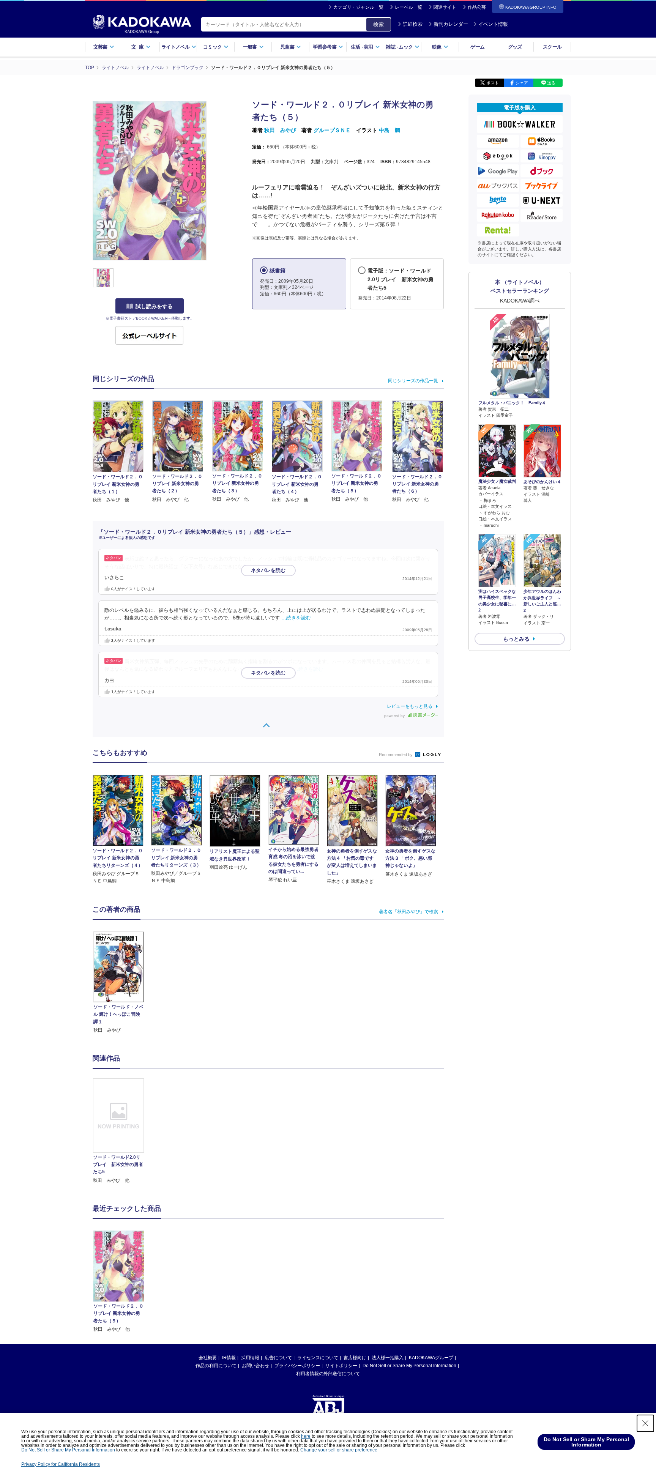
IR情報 (229, 1357)
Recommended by (396, 754)
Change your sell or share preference (338, 1450)
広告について (278, 1357)
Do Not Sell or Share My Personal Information (409, 1365)
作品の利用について (216, 1365)
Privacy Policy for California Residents (60, 1464)
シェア (522, 82)
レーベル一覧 (408, 7)
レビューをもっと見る (409, 706)
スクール (552, 47)
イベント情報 (493, 24)
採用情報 (250, 1357)
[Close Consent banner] (645, 1423)
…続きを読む (296, 618)
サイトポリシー (341, 1365)
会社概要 (208, 1357)
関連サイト (445, 7)
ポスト (492, 82)
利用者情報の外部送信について (328, 1373)
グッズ (515, 47)
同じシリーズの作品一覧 (413, 380)
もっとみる (516, 639)
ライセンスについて (317, 1357)
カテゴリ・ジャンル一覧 (358, 7)
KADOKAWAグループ (431, 1357)
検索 (378, 24)
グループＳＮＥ (332, 130)
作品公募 (477, 7)
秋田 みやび (280, 130)
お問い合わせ (255, 1365)
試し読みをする (154, 306)
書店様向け (355, 1357)
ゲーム (477, 47)
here (306, 1436)
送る (551, 82)
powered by (395, 716)
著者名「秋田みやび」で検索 (408, 911)
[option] (123, 1131)
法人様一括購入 (388, 1357)
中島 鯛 (389, 130)
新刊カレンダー (451, 24)
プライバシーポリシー (297, 1365)
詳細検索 (413, 24)
